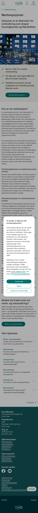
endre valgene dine (18, 271)
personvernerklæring (21, 274)
